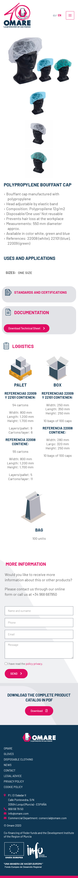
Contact (9, 770)
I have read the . (25, 663)
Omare (8, 748)
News (8, 765)
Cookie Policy (13, 787)
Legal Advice (13, 776)
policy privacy (34, 663)
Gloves (9, 754)
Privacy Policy (14, 781)
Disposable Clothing (18, 759)
